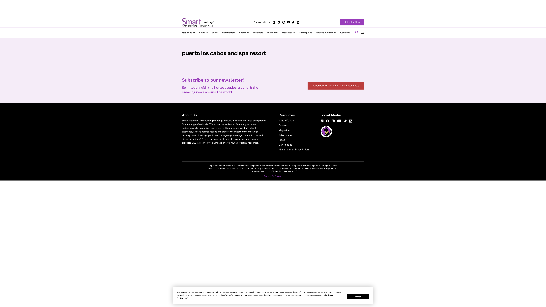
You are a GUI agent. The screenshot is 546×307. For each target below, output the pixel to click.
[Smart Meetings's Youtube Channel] (339, 120)
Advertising (285, 135)
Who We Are (286, 120)
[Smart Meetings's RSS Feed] (298, 22)
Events (242, 32)
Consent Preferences (273, 176)
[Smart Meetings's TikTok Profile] (293, 22)
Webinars (258, 32)
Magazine (187, 32)
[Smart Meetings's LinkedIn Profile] (274, 22)
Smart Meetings (198, 22)
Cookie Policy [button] (281, 295)
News (202, 32)
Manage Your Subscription (294, 149)
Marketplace (305, 32)
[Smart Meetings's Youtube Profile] (288, 22)
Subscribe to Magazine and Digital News (335, 85)
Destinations (228, 32)
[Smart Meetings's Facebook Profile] (279, 22)
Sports (215, 32)
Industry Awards (324, 32)
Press (282, 140)
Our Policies (285, 144)
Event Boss (273, 32)
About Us (345, 32)
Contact (283, 125)
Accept (358, 297)
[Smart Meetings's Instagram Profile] (283, 22)
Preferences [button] (182, 298)
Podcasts (287, 32)
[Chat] (356, 33)
